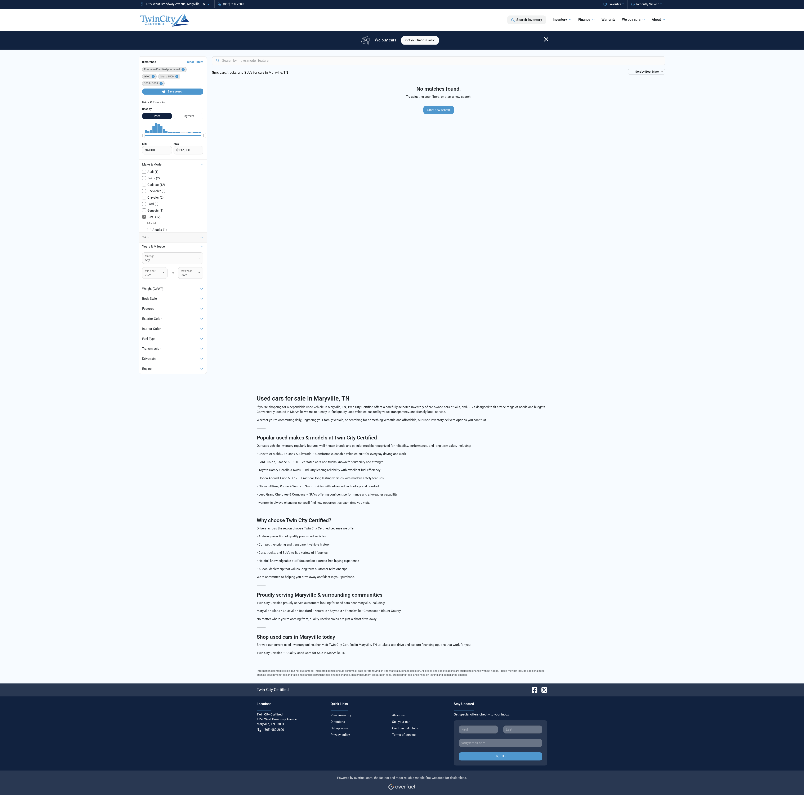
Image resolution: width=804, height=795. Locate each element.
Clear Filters (195, 62)
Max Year (186, 270)
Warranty (608, 20)
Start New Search (438, 110)
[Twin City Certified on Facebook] (533, 689)
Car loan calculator (405, 728)
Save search (175, 91)
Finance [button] (584, 20)
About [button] (656, 20)
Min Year (150, 270)
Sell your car (401, 722)
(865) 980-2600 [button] (233, 4)
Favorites (614, 4)
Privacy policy (340, 735)
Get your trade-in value (420, 40)
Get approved (340, 728)
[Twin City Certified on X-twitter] (542, 689)
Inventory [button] (560, 20)
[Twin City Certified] (165, 20)
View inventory (341, 715)
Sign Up (500, 756)
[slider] (142, 135)
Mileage (149, 256)
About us (398, 715)
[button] (177, 4)
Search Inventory (529, 20)
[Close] (546, 39)
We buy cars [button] (631, 20)
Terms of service (404, 735)
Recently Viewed (647, 4)
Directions (338, 722)
